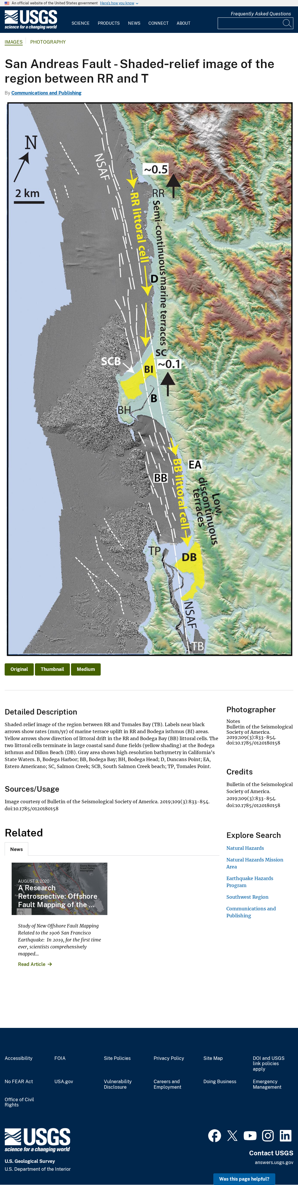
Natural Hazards (245, 848)
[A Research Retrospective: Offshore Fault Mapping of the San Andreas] (59, 889)
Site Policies (117, 1058)
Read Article (31, 964)
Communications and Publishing (46, 93)
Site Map (213, 1058)
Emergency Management (267, 1084)
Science (81, 23)
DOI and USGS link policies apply (269, 1064)
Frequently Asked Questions (261, 14)
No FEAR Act (19, 1081)
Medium (86, 669)
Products (109, 23)
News (134, 23)
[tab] (16, 849)
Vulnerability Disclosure (118, 1084)
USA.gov (63, 1081)
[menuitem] (81, 20)
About (183, 23)
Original (19, 669)
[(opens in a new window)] (214, 1135)
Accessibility (19, 1058)
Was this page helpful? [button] (244, 1179)
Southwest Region (247, 897)
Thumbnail (52, 669)
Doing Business (219, 1081)
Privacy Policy (169, 1058)
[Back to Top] (276, 1163)
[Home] (31, 28)
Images (14, 42)
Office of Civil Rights (19, 1102)
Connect (158, 23)
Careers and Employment (167, 1084)
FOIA (59, 1058)
